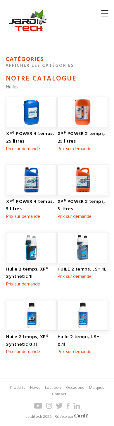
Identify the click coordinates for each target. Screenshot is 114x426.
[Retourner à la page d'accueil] (28, 35)
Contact (59, 394)
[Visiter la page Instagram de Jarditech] (49, 407)
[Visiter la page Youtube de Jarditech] (38, 407)
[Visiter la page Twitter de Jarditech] (59, 407)
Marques (96, 387)
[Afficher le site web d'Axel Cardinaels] (81, 416)
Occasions (75, 387)
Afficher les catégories (40, 65)
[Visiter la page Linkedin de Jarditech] (76, 407)
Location (53, 387)
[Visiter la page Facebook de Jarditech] (68, 407)
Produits (17, 387)
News (35, 387)
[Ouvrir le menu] (104, 14)
